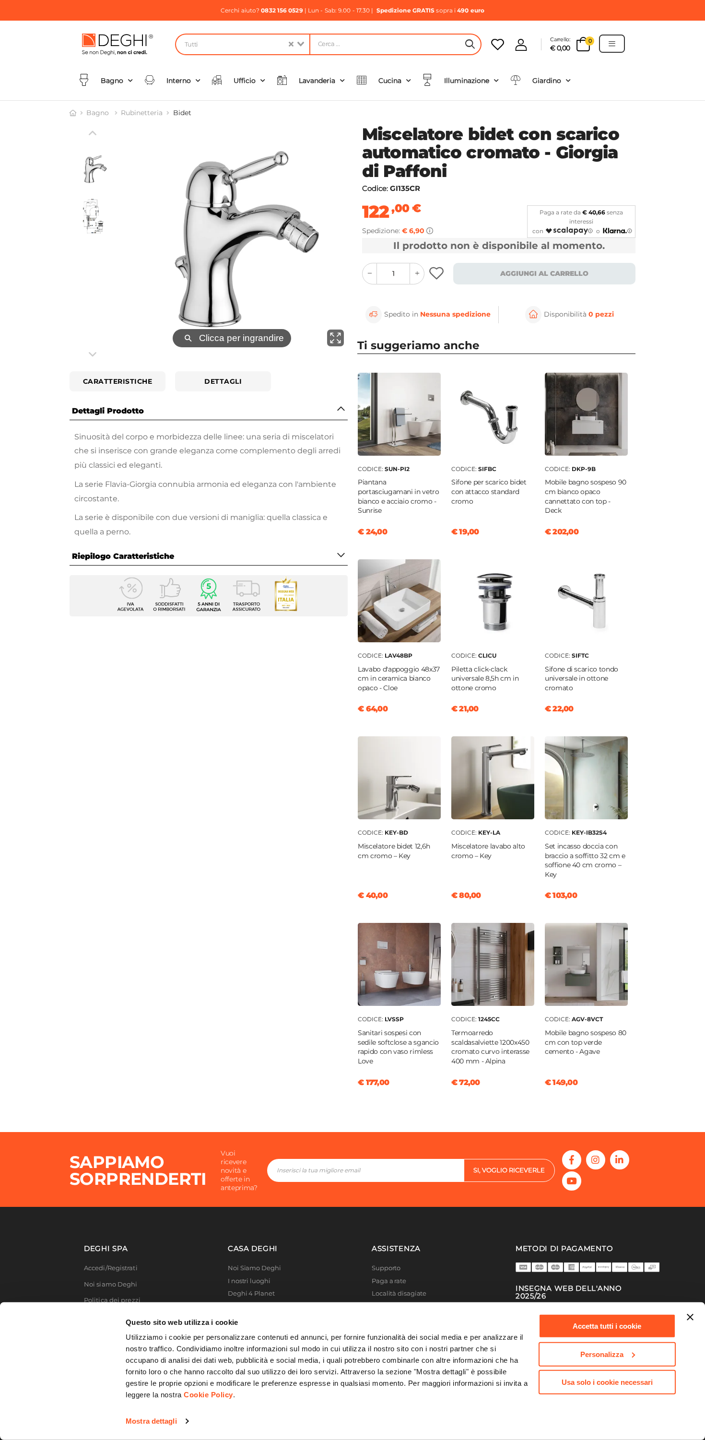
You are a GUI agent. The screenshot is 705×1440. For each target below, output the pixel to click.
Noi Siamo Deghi (254, 1268)
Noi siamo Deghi (111, 1284)
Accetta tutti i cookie (607, 1326)
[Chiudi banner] (690, 1317)
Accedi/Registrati (111, 1268)
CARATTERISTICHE (118, 381)
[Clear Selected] (291, 44)
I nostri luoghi (249, 1281)
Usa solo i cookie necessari (607, 1382)
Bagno (98, 112)
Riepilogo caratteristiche (123, 556)
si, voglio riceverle (509, 1170)
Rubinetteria (142, 112)
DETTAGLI (223, 381)
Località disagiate (399, 1293)
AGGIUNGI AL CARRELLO (544, 273)
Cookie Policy (208, 1395)
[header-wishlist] (497, 44)
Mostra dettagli (151, 1421)
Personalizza (601, 1354)
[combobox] (242, 44)
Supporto (386, 1268)
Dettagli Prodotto (108, 410)
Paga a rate (389, 1281)
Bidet (182, 112)
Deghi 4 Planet (251, 1293)
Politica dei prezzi (112, 1300)
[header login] (521, 45)
